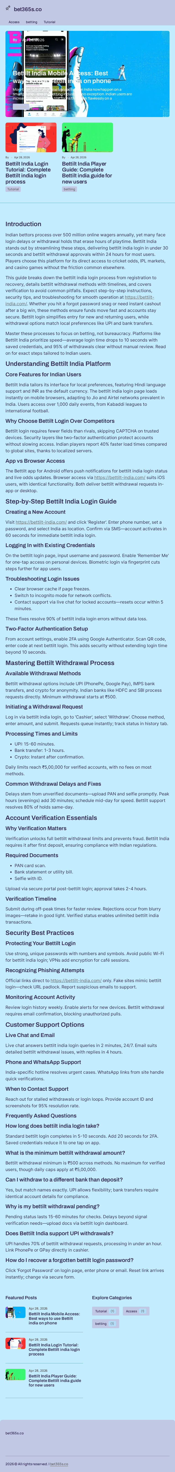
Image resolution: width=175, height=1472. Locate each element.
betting (31, 22)
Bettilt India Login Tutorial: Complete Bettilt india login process (28, 173)
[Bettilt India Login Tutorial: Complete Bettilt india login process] (31, 137)
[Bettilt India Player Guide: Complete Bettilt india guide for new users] (87, 137)
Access (14, 22)
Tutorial (49, 22)
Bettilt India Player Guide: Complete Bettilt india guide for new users (87, 173)
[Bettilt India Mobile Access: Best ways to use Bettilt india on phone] (87, 74)
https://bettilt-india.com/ (119, 477)
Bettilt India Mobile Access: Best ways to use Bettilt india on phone (54, 1318)
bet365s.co (59, 1464)
